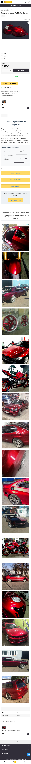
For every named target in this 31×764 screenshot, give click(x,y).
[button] (29, 94)
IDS (17, 142)
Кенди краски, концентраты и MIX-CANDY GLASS (16, 9)
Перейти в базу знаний (9, 83)
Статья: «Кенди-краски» (15, 179)
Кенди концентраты (5, 10)
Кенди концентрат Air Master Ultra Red (11, 730)
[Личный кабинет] (25, 2)
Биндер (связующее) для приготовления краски (14, 104)
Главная (2, 9)
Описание (4, 115)
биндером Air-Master (9, 151)
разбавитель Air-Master (21, 154)
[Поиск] (23, 2)
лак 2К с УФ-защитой (19, 162)
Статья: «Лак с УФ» (15, 186)
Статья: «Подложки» (16, 173)
